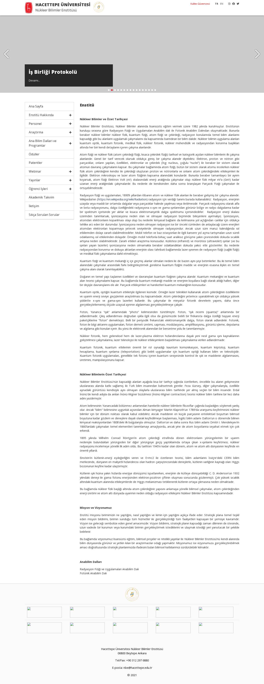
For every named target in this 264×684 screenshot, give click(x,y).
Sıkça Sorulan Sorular (44, 215)
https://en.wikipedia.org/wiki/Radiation (122, 199)
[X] (237, 3)
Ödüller (34, 154)
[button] (257, 54)
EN (221, 3)
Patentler (35, 163)
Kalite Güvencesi (200, 3)
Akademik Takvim (41, 197)
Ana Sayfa (36, 106)
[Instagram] (228, 3)
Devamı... (34, 80)
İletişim (34, 206)
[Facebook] (232, 3)
